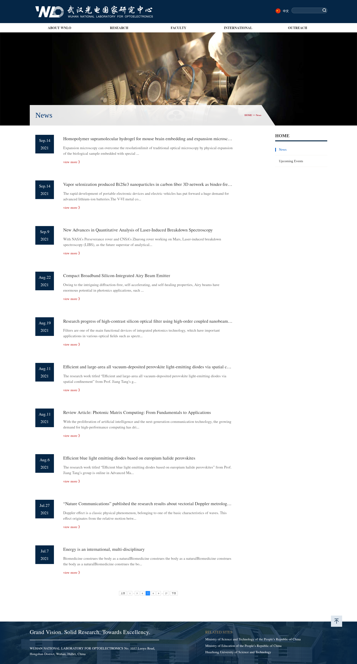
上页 (123, 593)
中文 (286, 11)
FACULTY (178, 27)
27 (166, 593)
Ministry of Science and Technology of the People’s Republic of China (253, 639)
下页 (174, 593)
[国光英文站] (94, 7)
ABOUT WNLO (59, 27)
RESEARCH (119, 27)
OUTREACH (297, 27)
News (258, 115)
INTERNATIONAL (238, 27)
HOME (248, 115)
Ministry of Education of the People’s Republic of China (243, 645)
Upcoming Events (291, 161)
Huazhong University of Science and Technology (238, 652)
